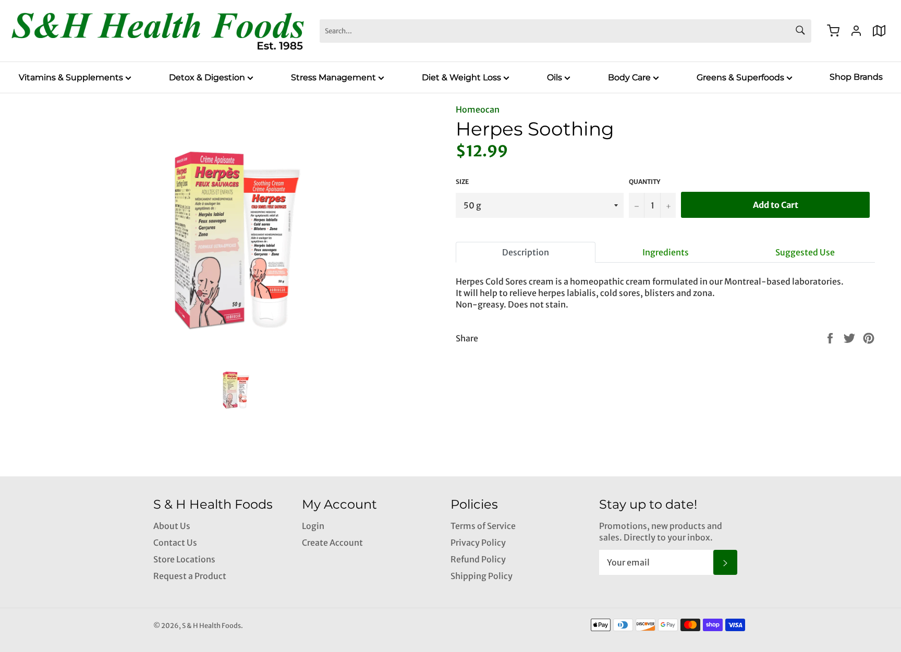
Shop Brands (856, 77)
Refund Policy (478, 559)
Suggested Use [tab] (805, 252)
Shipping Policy (482, 576)
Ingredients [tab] (665, 252)
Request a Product (189, 576)
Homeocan (478, 109)
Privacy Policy (478, 542)
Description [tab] (525, 252)
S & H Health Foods (211, 625)
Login (313, 526)
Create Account (332, 542)
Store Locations (184, 559)
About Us (171, 526)
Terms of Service (483, 526)
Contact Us (175, 542)
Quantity (644, 182)
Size (462, 182)
